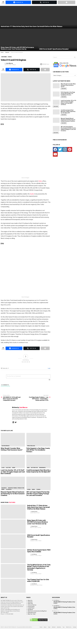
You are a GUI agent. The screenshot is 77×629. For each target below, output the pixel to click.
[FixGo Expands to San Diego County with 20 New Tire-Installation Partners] (38, 440)
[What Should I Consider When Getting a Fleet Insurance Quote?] (13, 440)
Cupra (28, 489)
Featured (12, 502)
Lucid (3, 467)
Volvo (40, 181)
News (13, 467)
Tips (63, 627)
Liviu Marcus (56, 600)
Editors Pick (34, 467)
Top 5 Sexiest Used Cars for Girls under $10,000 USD (38, 580)
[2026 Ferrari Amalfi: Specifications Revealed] (57, 39)
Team (49, 627)
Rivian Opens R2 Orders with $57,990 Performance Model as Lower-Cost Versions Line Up (37, 522)
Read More (64, 88)
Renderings (42, 467)
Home (41, 627)
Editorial (53, 627)
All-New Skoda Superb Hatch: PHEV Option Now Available (38, 551)
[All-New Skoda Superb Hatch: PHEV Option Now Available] (13, 556)
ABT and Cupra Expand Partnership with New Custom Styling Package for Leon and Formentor (37, 493)
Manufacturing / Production (16, 487)
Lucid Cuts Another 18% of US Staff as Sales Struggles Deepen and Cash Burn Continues (13, 471)
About (45, 627)
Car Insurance (5, 445)
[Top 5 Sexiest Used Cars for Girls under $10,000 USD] (13, 586)
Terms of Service (32, 605)
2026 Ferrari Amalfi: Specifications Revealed (38, 536)
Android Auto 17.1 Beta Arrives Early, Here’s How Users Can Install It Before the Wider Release (38, 507)
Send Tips (30, 603)
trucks (32, 194)
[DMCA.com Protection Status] (38, 621)
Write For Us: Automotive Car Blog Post (37, 611)
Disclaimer (30, 609)
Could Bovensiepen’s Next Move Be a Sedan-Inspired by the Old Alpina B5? (38, 471)
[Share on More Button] (45, 69)
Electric (8, 467)
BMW (28, 467)
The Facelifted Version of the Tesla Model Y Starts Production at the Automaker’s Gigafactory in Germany (38, 567)
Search (74, 57)
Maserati (4, 487)
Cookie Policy (31, 608)
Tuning (38, 489)
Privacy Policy (31, 606)
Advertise (30, 602)
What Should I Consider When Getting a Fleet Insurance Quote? (11, 449)
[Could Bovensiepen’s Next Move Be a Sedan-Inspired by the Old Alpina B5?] (38, 461)
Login (49, 368)
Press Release (31, 445)
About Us (30, 600)
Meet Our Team (31, 614)
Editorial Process (32, 612)
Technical (9, 489)
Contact (74, 627)
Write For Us (68, 627)
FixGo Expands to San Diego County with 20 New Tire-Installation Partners (38, 450)
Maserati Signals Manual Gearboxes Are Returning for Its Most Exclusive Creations (12, 493)
